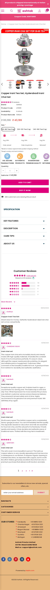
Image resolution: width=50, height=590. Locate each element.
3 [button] (26, 471)
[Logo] (25, 10)
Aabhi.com (30, 570)
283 (6, 197)
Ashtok (19, 104)
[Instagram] (9, 559)
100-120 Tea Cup (24, 129)
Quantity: (5, 166)
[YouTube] (28, 559)
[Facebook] (3, 559)
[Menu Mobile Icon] (2, 10)
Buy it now (25, 190)
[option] (25, 52)
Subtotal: (5, 175)
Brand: (3, 104)
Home (3, 24)
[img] (6, 308)
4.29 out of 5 (31, 276)
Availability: (6, 111)
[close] (48, 4)
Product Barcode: (8, 115)
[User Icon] (39, 11)
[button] (6, 102)
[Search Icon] (11, 11)
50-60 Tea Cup (8, 129)
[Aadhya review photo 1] (7, 331)
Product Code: (7, 108)
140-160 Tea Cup (40, 129)
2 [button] (22, 471)
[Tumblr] (22, 559)
